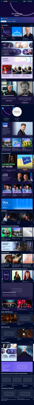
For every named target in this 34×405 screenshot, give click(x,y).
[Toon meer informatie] (10, 27)
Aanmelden (30, 1)
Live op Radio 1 (4, 25)
